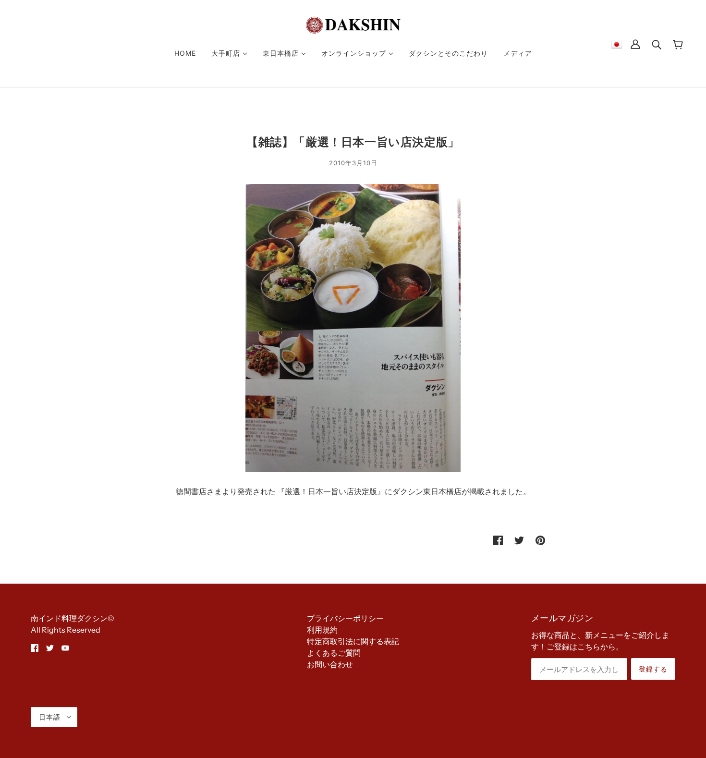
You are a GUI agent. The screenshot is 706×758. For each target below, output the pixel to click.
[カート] (678, 43)
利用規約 (322, 630)
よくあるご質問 (334, 653)
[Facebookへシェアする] (498, 539)
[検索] (656, 43)
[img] (34, 647)
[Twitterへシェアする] (519, 539)
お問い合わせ (330, 664)
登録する (653, 669)
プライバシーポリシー (345, 618)
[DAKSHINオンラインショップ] (353, 24)
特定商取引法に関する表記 (353, 641)
